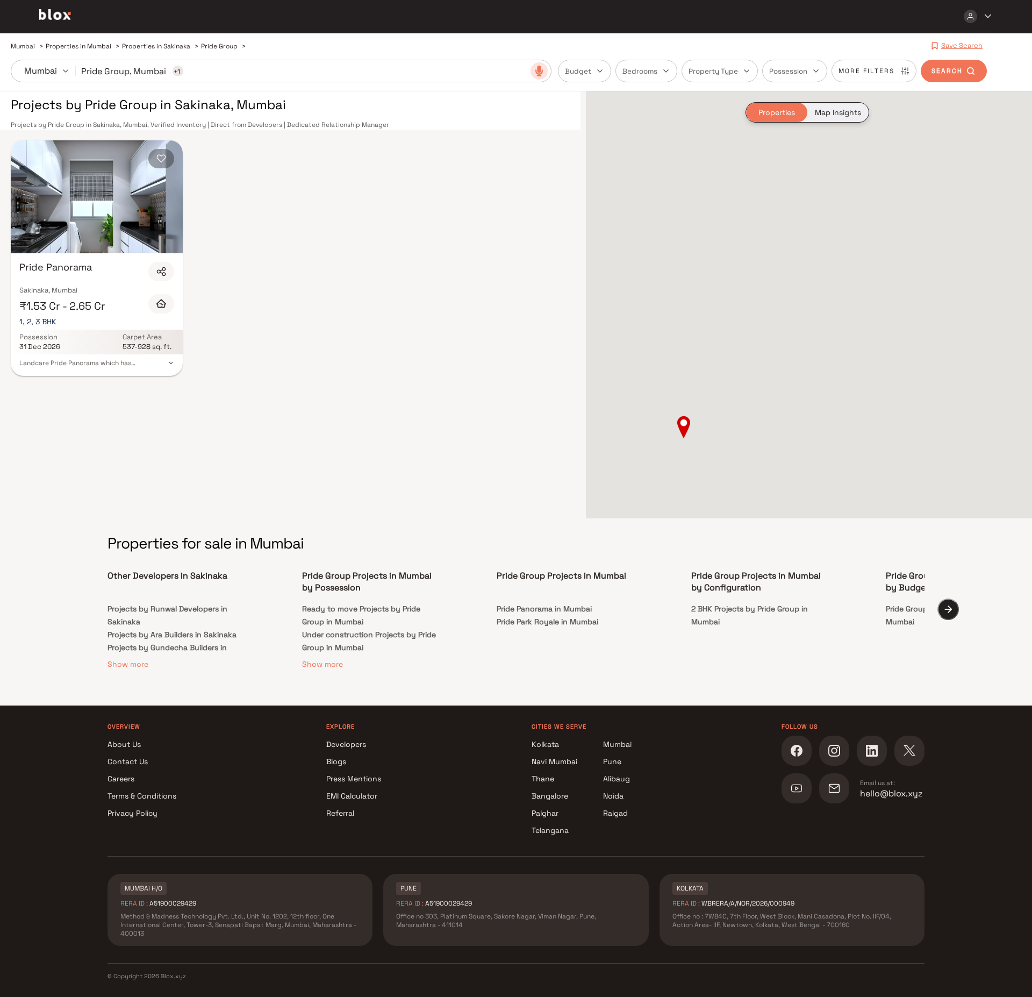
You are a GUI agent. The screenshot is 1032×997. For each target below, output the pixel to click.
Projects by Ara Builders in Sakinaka (172, 634)
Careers (121, 779)
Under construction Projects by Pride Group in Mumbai (369, 641)
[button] (683, 428)
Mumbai (617, 744)
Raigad (615, 813)
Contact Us (128, 761)
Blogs (336, 761)
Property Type (713, 71)
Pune (612, 761)
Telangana (550, 830)
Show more (128, 664)
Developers (346, 744)
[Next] (948, 609)
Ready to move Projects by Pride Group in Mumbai (361, 615)
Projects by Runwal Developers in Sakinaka (167, 615)
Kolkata (545, 744)
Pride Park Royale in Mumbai (547, 621)
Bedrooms (639, 71)
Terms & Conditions (142, 796)
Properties (776, 112)
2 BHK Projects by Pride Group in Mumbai (749, 615)
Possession (788, 71)
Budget (578, 71)
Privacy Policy (132, 813)
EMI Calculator (351, 796)
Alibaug (616, 779)
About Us (124, 744)
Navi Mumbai (554, 761)
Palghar (545, 813)
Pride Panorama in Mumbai (544, 609)
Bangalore (550, 796)
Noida (613, 796)
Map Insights (838, 112)
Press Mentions (353, 779)
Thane (543, 779)
